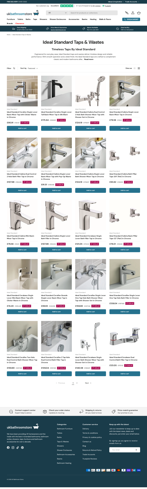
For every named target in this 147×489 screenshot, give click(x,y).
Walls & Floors (105, 19)
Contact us (87, 441)
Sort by (23, 68)
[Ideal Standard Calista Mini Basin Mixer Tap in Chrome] (22, 215)
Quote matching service (58, 30)
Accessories (74, 19)
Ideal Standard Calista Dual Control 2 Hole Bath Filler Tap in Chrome (21, 175)
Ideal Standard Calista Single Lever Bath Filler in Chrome (55, 237)
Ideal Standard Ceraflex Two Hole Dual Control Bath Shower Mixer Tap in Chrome (22, 360)
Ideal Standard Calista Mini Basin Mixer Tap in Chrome (20, 237)
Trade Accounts (131, 2)
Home (8, 34)
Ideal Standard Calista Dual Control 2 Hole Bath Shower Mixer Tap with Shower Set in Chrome (90, 114)
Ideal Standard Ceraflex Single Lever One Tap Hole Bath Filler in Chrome (124, 296)
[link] (60, 383)
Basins (84, 19)
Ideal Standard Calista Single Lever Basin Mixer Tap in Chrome (124, 113)
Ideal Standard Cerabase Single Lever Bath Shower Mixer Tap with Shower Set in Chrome (89, 360)
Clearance (19, 23)
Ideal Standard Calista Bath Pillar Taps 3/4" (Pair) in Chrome (123, 175)
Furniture (11, 19)
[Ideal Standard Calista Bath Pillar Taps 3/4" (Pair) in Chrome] (124, 153)
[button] (138, 12)
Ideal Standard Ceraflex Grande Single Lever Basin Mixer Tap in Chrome (54, 298)
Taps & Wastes (63, 441)
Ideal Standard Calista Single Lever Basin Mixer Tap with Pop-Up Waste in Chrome (56, 176)
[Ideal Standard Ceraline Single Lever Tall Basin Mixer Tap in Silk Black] (56, 91)
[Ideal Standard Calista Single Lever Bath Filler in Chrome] (56, 215)
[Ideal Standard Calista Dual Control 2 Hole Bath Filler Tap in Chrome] (22, 153)
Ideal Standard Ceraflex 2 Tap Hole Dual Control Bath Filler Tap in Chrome (55, 360)
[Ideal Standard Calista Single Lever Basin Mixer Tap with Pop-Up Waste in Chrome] (56, 153)
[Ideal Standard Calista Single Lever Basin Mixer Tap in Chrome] (124, 91)
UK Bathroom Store (17, 479)
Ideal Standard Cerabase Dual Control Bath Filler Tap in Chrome (123, 358)
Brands (10, 23)
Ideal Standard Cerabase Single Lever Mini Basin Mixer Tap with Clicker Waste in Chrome (20, 298)
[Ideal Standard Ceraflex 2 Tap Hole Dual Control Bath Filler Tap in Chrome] (56, 336)
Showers (43, 19)
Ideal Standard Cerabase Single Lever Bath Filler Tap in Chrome (88, 237)
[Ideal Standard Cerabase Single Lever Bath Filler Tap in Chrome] (90, 215)
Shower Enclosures (58, 19)
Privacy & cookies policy (92, 437)
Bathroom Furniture (64, 429)
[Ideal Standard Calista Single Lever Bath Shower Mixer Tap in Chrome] (90, 153)
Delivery (86, 429)
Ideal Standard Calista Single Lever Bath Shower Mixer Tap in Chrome (89, 175)
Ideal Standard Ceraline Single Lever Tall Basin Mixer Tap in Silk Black (56, 113)
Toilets (20, 19)
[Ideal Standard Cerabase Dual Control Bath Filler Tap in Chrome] (124, 336)
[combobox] (82, 12)
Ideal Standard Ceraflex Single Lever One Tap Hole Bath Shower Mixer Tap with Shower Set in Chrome (90, 298)
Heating (93, 19)
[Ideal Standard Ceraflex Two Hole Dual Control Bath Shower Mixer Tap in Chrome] (22, 336)
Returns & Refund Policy (92, 450)
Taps (35, 19)
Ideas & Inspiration (115, 2)
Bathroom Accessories (66, 454)
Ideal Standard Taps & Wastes (21, 34)
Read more (88, 59)
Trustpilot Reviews (90, 459)
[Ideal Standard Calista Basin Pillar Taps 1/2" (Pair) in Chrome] (124, 215)
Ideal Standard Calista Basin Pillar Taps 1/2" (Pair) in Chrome (123, 237)
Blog (84, 446)
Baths (28, 19)
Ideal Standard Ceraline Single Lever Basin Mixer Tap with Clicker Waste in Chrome (22, 114)
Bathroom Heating (64, 463)
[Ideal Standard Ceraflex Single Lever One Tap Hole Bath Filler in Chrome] (124, 274)
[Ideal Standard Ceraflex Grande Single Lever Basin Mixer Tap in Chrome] (56, 274)
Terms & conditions (90, 433)
